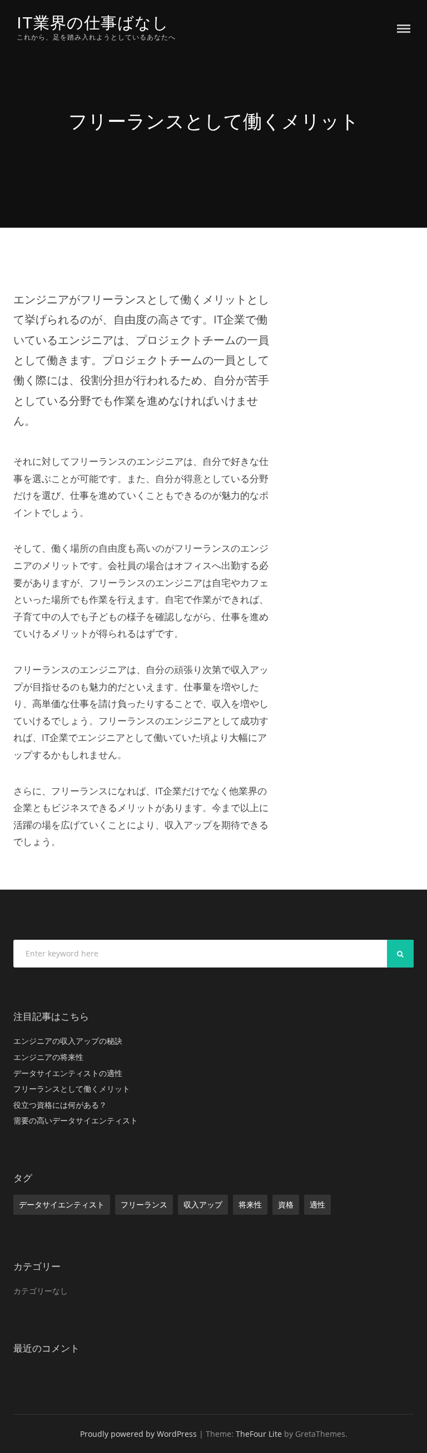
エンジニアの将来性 (48, 1057)
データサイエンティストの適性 (67, 1073)
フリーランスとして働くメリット (71, 1088)
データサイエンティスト (62, 1204)
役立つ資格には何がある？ (60, 1104)
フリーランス (144, 1204)
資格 (286, 1204)
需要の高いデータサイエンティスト (75, 1120)
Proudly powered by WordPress (138, 1434)
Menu (403, 28)
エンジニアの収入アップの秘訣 (67, 1040)
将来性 (250, 1204)
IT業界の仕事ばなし (93, 22)
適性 (317, 1204)
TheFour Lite (259, 1434)
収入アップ (202, 1204)
